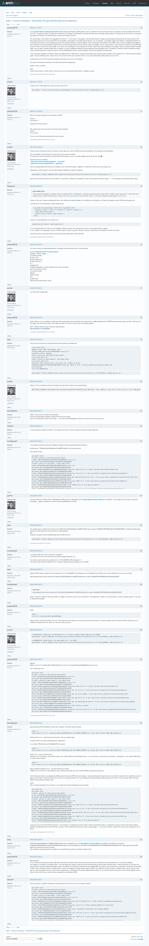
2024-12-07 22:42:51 (36, 381)
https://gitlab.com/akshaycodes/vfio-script (49, 31)
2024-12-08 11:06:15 (36, 441)
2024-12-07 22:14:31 (36, 288)
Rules (12, 12)
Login (30, 12)
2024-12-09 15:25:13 (36, 857)
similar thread (76, 200)
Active (132, 15)
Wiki (111, 3)
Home (87, 3)
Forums (104, 3)
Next (18, 24)
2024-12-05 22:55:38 (36, 147)
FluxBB (140, 939)
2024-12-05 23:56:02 (36, 186)
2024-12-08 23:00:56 (36, 606)
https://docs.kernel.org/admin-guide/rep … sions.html (48, 161)
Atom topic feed (138, 936)
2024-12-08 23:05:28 (36, 630)
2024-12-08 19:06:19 (36, 569)
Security (127, 3)
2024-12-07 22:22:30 (36, 317)
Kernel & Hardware (21, 21)
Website (11, 104)
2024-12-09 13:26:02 (36, 839)
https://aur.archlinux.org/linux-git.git (46, 251)
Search (18, 12)
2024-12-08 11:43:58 (36, 495)
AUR (134, 3)
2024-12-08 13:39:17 (36, 525)
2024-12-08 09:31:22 (36, 426)
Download (142, 3)
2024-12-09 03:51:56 (36, 723)
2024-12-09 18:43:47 (36, 879)
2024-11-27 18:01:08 (36, 111)
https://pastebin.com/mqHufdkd (40, 328)
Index (7, 12)
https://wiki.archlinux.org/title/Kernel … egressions (47, 163)
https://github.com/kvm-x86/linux (94, 499)
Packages (95, 3)
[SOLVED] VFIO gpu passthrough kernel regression (54, 21)
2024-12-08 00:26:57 (36, 411)
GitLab (118, 3)
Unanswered (139, 15)
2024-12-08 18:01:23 (36, 551)
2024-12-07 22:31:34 (36, 339)
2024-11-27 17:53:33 (36, 82)
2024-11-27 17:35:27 (36, 28)
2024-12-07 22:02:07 (36, 244)
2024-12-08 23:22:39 (36, 659)
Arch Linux (11, 3)
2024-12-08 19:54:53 (36, 584)
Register (24, 12)
